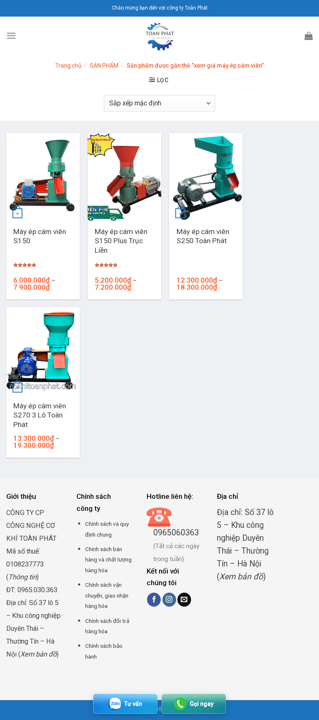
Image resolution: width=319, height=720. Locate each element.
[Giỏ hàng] (308, 36)
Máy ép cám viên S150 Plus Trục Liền (121, 240)
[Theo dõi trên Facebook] (154, 600)
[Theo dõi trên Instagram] (169, 600)
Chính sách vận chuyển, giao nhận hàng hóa (106, 595)
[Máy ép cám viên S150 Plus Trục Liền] (124, 177)
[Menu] (11, 35)
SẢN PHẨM (104, 65)
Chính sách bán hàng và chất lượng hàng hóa (108, 560)
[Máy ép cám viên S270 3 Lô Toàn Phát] (43, 351)
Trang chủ (68, 65)
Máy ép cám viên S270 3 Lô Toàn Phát (39, 415)
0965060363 (176, 532)
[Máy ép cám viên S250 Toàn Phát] (206, 177)
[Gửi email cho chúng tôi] (184, 600)
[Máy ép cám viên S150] (43, 177)
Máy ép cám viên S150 (39, 236)
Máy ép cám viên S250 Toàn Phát (203, 236)
